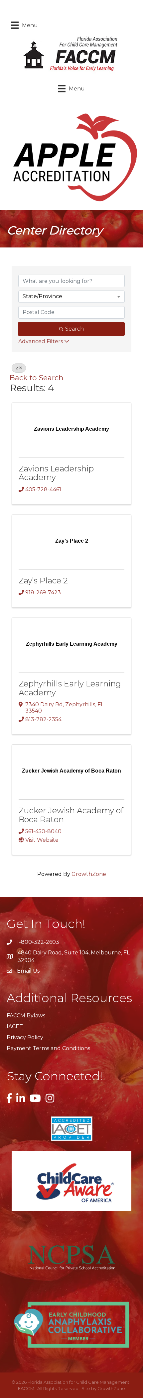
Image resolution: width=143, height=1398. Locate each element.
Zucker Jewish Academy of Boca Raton (71, 815)
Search (74, 329)
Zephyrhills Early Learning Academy (70, 688)
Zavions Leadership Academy (56, 473)
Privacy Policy (25, 1037)
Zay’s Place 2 (43, 580)
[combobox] (71, 296)
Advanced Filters (40, 341)
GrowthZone (89, 874)
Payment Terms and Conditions (48, 1048)
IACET (15, 1026)
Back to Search (37, 377)
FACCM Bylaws (26, 1015)
